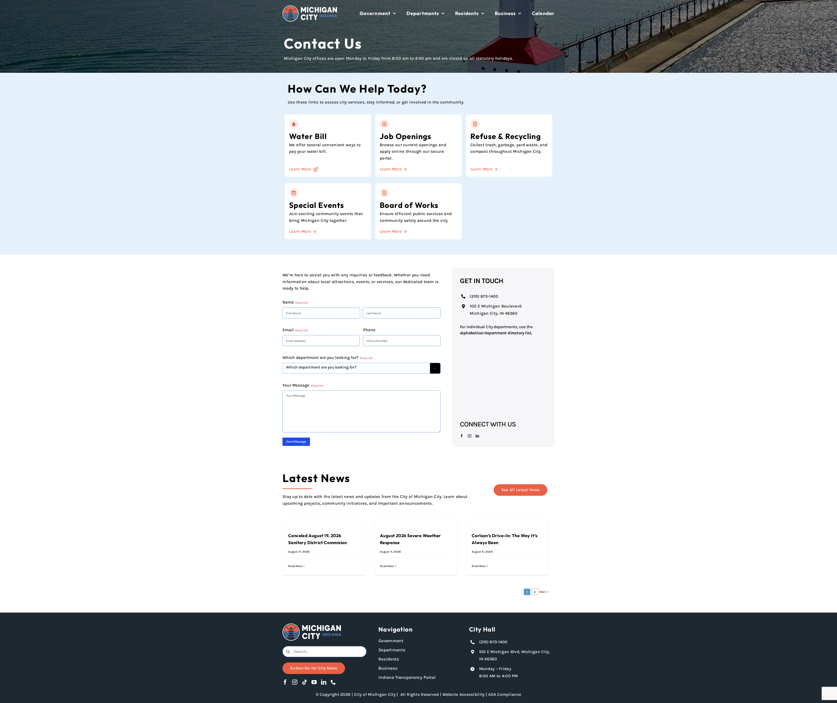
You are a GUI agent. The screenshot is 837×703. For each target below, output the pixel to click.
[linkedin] (477, 436)
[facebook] (461, 436)
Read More (295, 566)
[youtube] (314, 682)
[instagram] (469, 436)
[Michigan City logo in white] (309, 7)
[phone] (333, 682)
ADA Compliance (504, 694)
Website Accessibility (463, 694)
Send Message (296, 441)
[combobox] (324, 651)
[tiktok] (304, 682)
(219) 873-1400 (484, 296)
